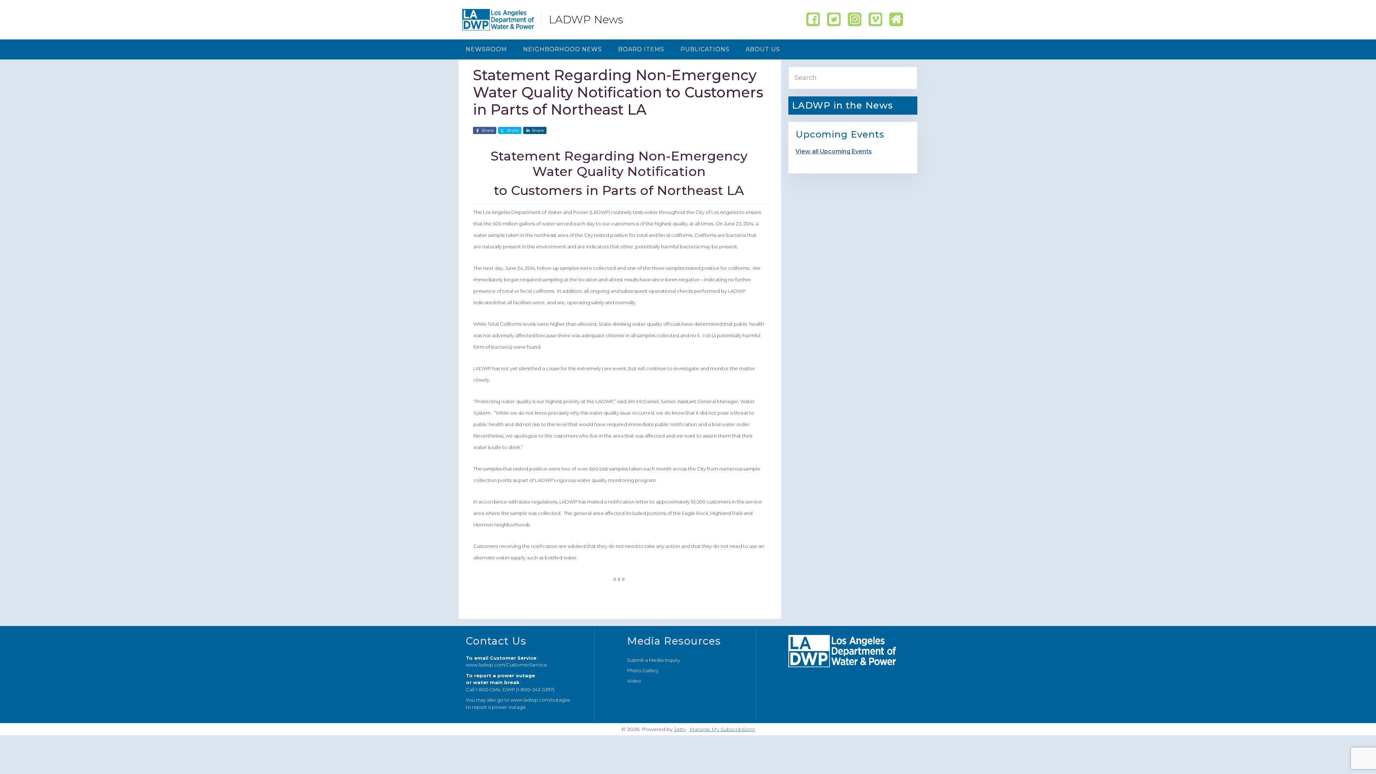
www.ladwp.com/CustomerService (506, 665)
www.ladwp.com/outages (540, 700)
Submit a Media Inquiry (653, 660)
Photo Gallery (643, 670)
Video (634, 681)
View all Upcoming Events (834, 151)
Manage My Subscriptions (722, 729)
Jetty (680, 729)
